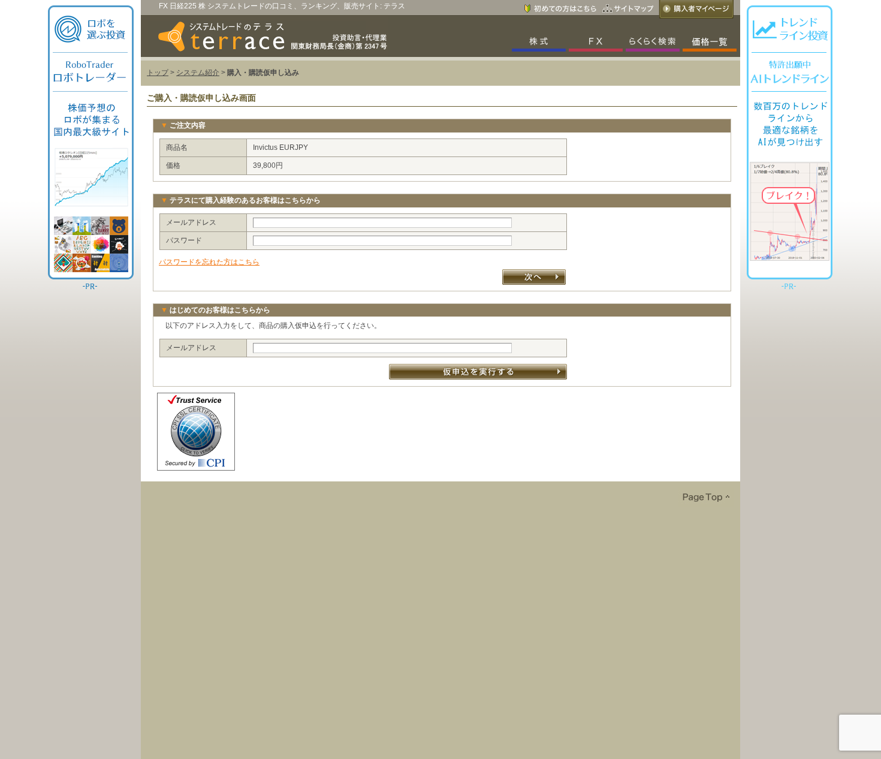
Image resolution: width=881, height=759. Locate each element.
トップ (157, 72)
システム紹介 (197, 72)
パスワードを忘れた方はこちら (209, 262)
